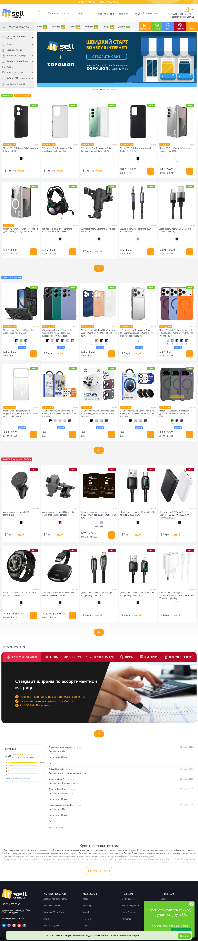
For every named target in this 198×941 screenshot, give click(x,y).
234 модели (87, 145)
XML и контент (151, 657)
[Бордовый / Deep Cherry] (69, 420)
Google (108, 27)
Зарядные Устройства (17, 61)
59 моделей (48, 327)
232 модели (9, 145)
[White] (91, 340)
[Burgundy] (186, 340)
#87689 (114, 145)
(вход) (20, 170)
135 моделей (126, 145)
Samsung (58, 27)
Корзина (192, 29)
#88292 (36, 407)
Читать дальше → (57, 827)
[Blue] (106, 340)
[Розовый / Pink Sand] (52, 340)
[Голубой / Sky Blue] (64, 420)
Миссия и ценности (131, 906)
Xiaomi (74, 27)
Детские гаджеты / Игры (16, 37)
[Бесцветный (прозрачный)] (60, 158)
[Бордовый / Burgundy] (72, 340)
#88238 (153, 327)
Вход (137, 13)
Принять (184, 936)
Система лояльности (103, 657)
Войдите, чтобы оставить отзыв (18, 778)
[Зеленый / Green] (21, 340)
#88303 (192, 407)
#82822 (153, 508)
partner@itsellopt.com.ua (183, 17)
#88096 (192, 225)
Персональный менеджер (180, 657)
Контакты (126, 919)
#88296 (153, 407)
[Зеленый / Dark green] (57, 340)
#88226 (75, 327)
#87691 (36, 145)
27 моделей (9, 407)
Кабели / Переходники (18, 78)
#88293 (75, 407)
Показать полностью (99, 871)
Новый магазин (76, 657)
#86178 (192, 589)
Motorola (91, 27)
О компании (127, 899)
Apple (41, 27)
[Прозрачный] (96, 522)
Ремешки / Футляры (17, 55)
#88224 (36, 327)
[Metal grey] (138, 239)
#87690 (75, 145)
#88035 (192, 145)
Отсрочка (129, 657)
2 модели (164, 145)
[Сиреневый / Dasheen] (67, 340)
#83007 (192, 508)
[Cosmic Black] (179, 522)
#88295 (114, 407)
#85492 (114, 589)
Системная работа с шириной (24, 657)
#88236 (114, 327)
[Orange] (96, 340)
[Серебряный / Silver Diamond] (55, 420)
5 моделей (48, 407)
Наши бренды (128, 912)
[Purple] (181, 420)
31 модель (165, 407)
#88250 (192, 327)
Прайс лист (122, 13)
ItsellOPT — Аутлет (17, 459)
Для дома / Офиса (16, 83)
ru (186, 9)
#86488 (153, 225)
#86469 (114, 225)
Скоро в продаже (12, 277)
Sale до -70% (180, 29)
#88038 (36, 225)
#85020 (75, 589)
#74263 (114, 508)
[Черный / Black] (16, 340)
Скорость (53, 657)
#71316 (75, 508)
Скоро (168, 29)
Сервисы (165, 899)
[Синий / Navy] (25, 340)
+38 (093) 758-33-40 (178, 13)
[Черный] (21, 158)
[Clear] (177, 158)
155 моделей (49, 145)
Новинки (157, 29)
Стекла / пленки (15, 49)
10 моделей (87, 327)
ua (192, 9)
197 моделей (10, 327)
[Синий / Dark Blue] (62, 340)
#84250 (36, 589)
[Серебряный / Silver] (60, 420)
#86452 (75, 225)
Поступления (145, 29)
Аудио (10, 66)
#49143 (36, 508)
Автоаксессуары (15, 72)
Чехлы (10, 44)
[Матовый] (101, 522)
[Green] (172, 420)
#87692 (153, 145)
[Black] (60, 239)
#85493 (153, 589)
